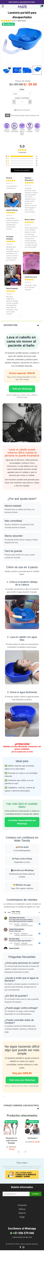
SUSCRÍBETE (35, 1194)
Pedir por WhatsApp (22, 389)
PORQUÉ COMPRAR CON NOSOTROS (21, 1105)
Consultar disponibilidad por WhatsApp (22, 822)
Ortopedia (22, 1205)
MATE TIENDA (15, 1244)
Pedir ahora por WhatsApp (22, 1080)
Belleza (22, 1209)
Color (22, 89)
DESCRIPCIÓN (10, 325)
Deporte (22, 1213)
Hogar (22, 1217)
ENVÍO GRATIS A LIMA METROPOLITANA (22, 2)
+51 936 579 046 (23, 1233)
